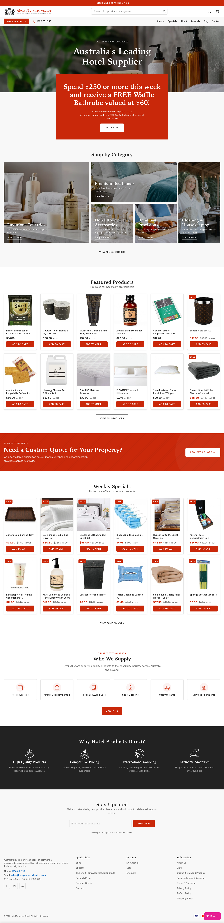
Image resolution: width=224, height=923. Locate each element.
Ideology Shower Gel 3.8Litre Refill (54, 392)
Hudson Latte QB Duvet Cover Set (165, 536)
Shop (159, 21)
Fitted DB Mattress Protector (89, 392)
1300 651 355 (44, 21)
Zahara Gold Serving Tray (20, 535)
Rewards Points (83, 878)
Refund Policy (184, 893)
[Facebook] (7, 886)
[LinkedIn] (23, 886)
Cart (128, 867)
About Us (112, 711)
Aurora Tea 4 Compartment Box (199, 536)
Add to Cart (20, 344)
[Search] (164, 11)
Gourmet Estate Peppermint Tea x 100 (164, 332)
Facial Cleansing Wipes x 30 (129, 596)
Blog (206, 21)
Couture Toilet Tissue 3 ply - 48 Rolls (55, 332)
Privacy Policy (184, 888)
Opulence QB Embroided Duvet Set (93, 536)
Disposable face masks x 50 (129, 536)
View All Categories (112, 252)
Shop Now (112, 127)
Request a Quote (16, 21)
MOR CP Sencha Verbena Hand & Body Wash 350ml (56, 596)
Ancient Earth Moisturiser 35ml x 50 (129, 332)
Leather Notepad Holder (92, 594)
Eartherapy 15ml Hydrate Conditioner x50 (19, 596)
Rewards (195, 21)
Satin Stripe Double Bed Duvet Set (55, 536)
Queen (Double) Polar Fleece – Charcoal (201, 392)
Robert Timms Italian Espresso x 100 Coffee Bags (18, 332)
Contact (216, 21)
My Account (132, 862)
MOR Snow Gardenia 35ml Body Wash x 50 (93, 332)
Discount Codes (84, 883)
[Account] (209, 11)
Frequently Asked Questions (191, 878)
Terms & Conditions (187, 883)
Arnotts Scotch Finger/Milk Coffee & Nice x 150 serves (20, 392)
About (184, 21)
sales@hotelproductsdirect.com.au (28, 875)
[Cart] (217, 11)
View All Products (112, 418)
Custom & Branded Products (191, 873)
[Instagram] (15, 886)
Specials (172, 21)
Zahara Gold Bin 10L (200, 330)
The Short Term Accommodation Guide (95, 873)
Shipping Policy (185, 898)
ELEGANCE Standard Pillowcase (127, 392)
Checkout (131, 873)
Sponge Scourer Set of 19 (203, 594)
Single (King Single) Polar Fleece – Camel (166, 596)
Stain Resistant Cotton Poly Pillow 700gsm (165, 392)
